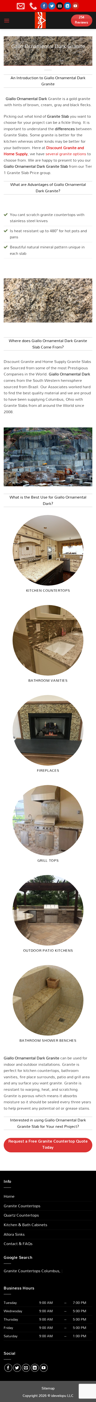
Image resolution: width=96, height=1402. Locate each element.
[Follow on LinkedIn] (67, 6)
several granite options (66, 154)
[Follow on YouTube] (75, 6)
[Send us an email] (59, 6)
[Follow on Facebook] (44, 6)
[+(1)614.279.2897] (33, 6)
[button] (7, 20)
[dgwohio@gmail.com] (21, 6)
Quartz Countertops (21, 1215)
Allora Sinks (14, 1234)
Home (9, 1196)
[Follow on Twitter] (51, 6)
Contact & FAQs (18, 1244)
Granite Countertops (22, 1206)
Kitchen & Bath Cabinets (25, 1225)
